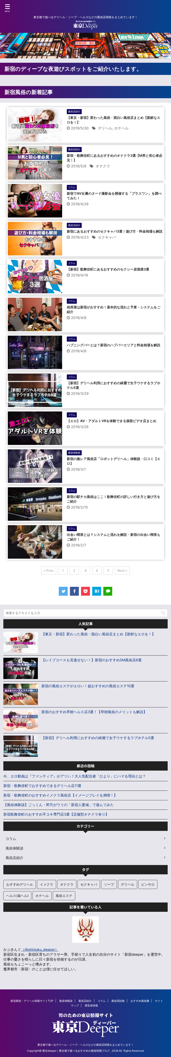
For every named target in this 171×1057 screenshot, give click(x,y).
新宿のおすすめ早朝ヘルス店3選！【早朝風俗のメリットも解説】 (94, 712)
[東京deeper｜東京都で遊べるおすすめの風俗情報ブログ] (96, 591)
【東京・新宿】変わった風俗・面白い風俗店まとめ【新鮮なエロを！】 (98, 634)
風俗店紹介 (85, 1000)
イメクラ (46, 884)
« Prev (49, 570)
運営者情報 (91, 1005)
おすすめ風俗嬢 (139, 1000)
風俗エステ (64, 896)
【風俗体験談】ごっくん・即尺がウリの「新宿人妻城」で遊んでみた (58, 805)
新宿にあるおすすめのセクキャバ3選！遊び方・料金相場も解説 (115, 231)
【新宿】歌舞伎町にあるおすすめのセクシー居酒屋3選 (108, 269)
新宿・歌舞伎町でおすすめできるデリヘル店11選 (42, 785)
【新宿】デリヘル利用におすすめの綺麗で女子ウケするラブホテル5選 (97, 738)
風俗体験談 (66, 1000)
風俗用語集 (118, 1000)
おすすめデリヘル (19, 884)
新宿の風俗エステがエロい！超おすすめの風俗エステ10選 (87, 686)
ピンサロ (148, 884)
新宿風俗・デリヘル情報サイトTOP (31, 1000)
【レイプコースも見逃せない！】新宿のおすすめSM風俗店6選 (91, 660)
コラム (102, 1000)
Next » (122, 570)
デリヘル (105, 128)
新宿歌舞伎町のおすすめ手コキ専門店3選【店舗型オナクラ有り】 (56, 814)
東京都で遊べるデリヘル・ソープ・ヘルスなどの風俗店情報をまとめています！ (85, 1044)
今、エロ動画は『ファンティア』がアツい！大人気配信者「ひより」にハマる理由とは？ (74, 776)
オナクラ (103, 166)
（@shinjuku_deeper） (40, 949)
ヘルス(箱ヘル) (17, 896)
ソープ (109, 884)
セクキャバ (107, 237)
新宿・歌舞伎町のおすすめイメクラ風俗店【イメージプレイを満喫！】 (60, 795)
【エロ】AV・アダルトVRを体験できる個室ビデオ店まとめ (111, 421)
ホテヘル (121, 128)
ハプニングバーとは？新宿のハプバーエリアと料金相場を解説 (113, 345)
